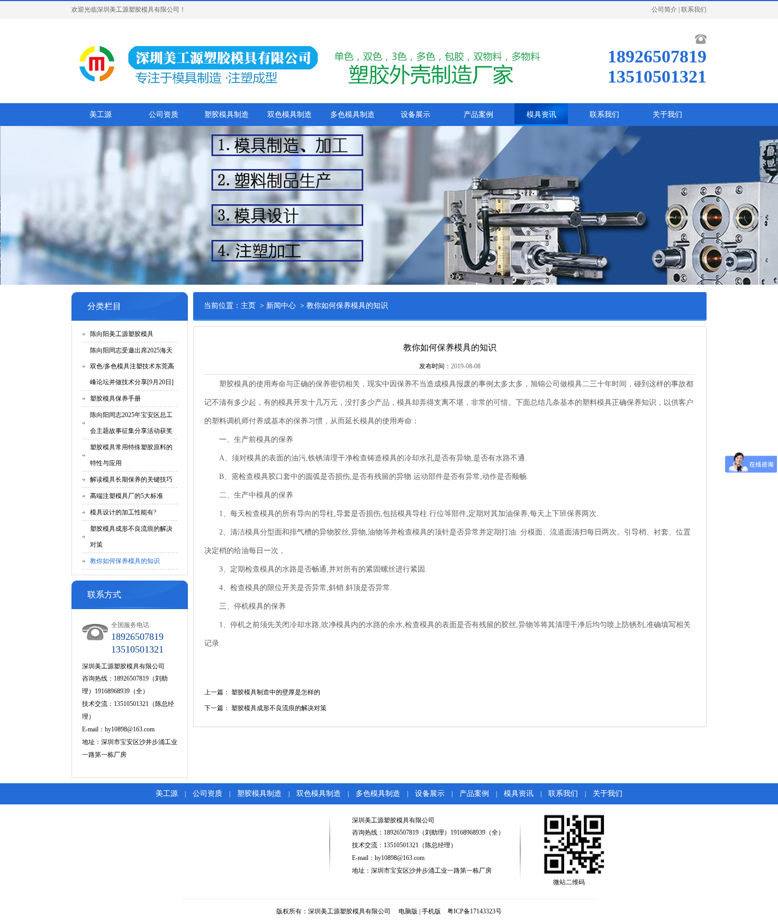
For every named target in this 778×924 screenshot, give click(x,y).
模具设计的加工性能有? (123, 512)
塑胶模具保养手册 (115, 398)
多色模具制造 (352, 115)
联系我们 (694, 9)
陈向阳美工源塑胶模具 (121, 334)
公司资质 (163, 115)
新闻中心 (281, 306)
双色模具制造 (289, 115)
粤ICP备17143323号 (474, 911)
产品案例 (478, 115)
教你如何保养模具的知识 (125, 561)
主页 (248, 306)
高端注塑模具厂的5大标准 (126, 496)
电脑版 (408, 911)
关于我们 (667, 115)
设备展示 (415, 115)
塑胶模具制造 (226, 115)
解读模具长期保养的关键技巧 (131, 479)
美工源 (100, 115)
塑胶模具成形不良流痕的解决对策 (279, 708)
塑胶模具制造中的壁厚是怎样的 (275, 692)
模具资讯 (541, 115)
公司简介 (664, 9)
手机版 (431, 911)
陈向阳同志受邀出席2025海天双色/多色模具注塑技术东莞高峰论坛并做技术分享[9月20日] (132, 366)
